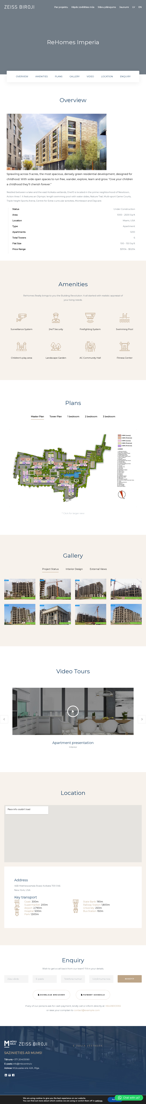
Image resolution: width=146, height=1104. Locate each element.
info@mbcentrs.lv (22, 1063)
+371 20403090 (21, 1059)
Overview (22, 76)
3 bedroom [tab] (109, 416)
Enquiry (125, 76)
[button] (73, 711)
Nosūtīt (129, 979)
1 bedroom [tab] (73, 416)
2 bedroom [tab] (91, 416)
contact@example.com (87, 1010)
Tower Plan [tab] (56, 416)
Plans (58, 76)
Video (90, 76)
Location (107, 76)
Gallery (75, 76)
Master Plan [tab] (37, 416)
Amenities (41, 76)
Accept (115, 1099)
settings (98, 1101)
